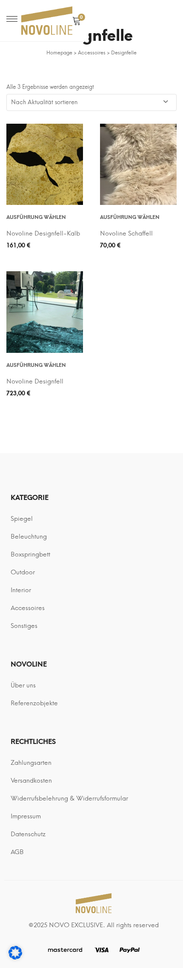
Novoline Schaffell (126, 233)
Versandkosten (31, 780)
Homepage (59, 53)
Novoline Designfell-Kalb (43, 233)
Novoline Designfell (34, 381)
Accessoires (92, 53)
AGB (17, 852)
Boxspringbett (30, 554)
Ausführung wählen (36, 217)
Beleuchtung (29, 536)
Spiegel (22, 518)
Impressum (26, 816)
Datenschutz (28, 834)
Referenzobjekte (34, 703)
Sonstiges (24, 626)
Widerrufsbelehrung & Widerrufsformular (69, 798)
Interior (21, 590)
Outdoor (23, 572)
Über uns (23, 685)
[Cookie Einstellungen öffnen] (15, 957)
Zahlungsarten (31, 762)
